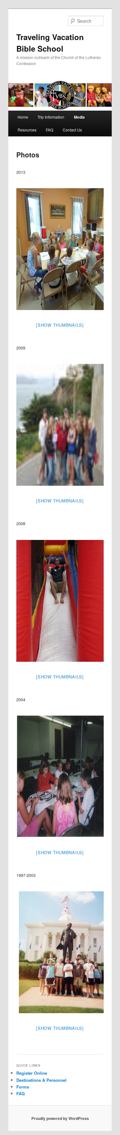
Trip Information (50, 117)
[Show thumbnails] (60, 325)
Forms (22, 1087)
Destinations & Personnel (41, 1080)
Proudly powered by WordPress (60, 1118)
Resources (27, 129)
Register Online (31, 1073)
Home (23, 117)
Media (79, 117)
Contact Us (72, 129)
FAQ (49, 129)
